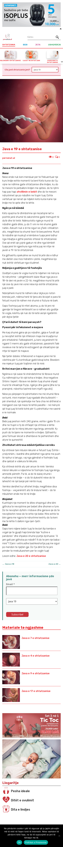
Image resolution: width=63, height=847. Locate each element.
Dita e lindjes (20, 809)
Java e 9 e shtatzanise (36, 673)
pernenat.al (8, 158)
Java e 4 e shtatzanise (36, 655)
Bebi (25, 44)
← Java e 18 (8, 564)
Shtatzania (8, 44)
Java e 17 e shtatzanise (36, 691)
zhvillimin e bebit (26, 191)
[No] (59, 835)
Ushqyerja (54, 44)
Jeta (37, 44)
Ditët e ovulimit (22, 800)
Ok (19, 842)
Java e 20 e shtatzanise (31, 556)
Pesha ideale (20, 791)
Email (10, 584)
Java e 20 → (54, 564)
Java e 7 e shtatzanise (35, 638)
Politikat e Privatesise (35, 842)
